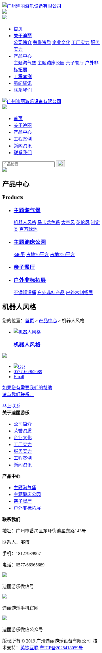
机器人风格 (25, 222)
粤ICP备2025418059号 (61, 647)
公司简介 (23, 42)
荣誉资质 (42, 42)
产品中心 (23, 56)
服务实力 (23, 451)
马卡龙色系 (48, 222)
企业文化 (61, 42)
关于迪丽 (23, 35)
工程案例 (23, 76)
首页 (18, 28)
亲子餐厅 (75, 62)
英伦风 (83, 222)
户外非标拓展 (30, 280)
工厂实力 (80, 42)
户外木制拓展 (79, 292)
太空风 (68, 222)
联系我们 (23, 90)
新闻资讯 (23, 83)
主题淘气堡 (25, 62)
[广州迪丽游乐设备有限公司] (31, 6)
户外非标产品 (51, 292)
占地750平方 (62, 254)
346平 (19, 254)
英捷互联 (29, 647)
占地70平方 (37, 254)
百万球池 (28, 229)
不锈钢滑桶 (25, 292)
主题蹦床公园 (51, 62)
